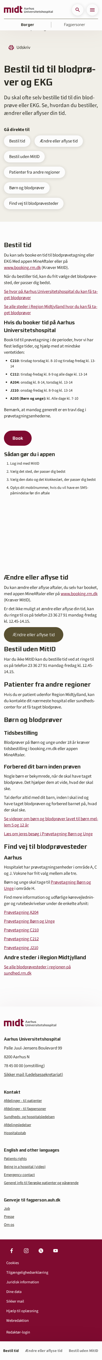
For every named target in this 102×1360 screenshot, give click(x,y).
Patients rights (15, 1158)
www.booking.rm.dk (22, 268)
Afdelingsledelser (17, 1125)
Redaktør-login (18, 1332)
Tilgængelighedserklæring (27, 1272)
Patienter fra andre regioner (34, 172)
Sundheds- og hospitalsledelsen (29, 1117)
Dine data (13, 1292)
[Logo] (28, 10)
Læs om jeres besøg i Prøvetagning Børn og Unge (48, 834)
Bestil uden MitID (24, 157)
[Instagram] (26, 1251)
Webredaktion (17, 1320)
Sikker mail (15, 1301)
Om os (9, 1224)
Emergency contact (19, 1175)
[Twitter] (41, 1251)
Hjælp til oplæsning (22, 1311)
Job (7, 1208)
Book (18, 438)
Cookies (12, 1263)
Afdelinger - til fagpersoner (25, 1109)
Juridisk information (22, 1282)
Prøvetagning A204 (21, 912)
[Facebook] (11, 1251)
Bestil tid (17, 141)
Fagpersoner (74, 24)
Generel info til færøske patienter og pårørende (41, 1183)
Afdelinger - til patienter (23, 1100)
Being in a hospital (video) (25, 1167)
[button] (77, 9)
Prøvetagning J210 (21, 948)
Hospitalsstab (15, 1133)
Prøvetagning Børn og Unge (29, 921)
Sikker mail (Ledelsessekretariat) (33, 1075)
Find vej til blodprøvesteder (33, 203)
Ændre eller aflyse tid (59, 141)
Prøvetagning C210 (21, 930)
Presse (9, 1216)
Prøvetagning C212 (21, 939)
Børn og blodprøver (26, 188)
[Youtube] (55, 1251)
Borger (27, 24)
